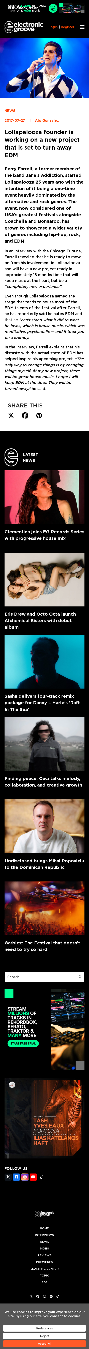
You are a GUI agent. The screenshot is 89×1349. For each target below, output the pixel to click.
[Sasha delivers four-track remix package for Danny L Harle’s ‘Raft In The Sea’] (45, 662)
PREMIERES (44, 1262)
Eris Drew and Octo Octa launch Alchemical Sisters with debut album (40, 620)
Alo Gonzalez (47, 120)
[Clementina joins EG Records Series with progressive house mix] (45, 497)
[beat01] (45, 1068)
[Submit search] (80, 977)
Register (67, 27)
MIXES (44, 1248)
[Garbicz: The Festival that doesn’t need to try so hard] (45, 908)
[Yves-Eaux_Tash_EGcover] (45, 1157)
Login (53, 27)
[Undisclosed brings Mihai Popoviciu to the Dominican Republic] (45, 826)
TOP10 (44, 1275)
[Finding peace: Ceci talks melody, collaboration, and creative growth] (45, 744)
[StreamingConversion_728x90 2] (45, 12)
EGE (44, 1282)
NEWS (10, 110)
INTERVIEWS (44, 1235)
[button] (82, 27)
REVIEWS (44, 1255)
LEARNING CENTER (44, 1269)
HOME (44, 1228)
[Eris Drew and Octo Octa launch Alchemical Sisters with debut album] (45, 579)
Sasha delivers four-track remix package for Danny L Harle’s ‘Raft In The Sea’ (42, 702)
